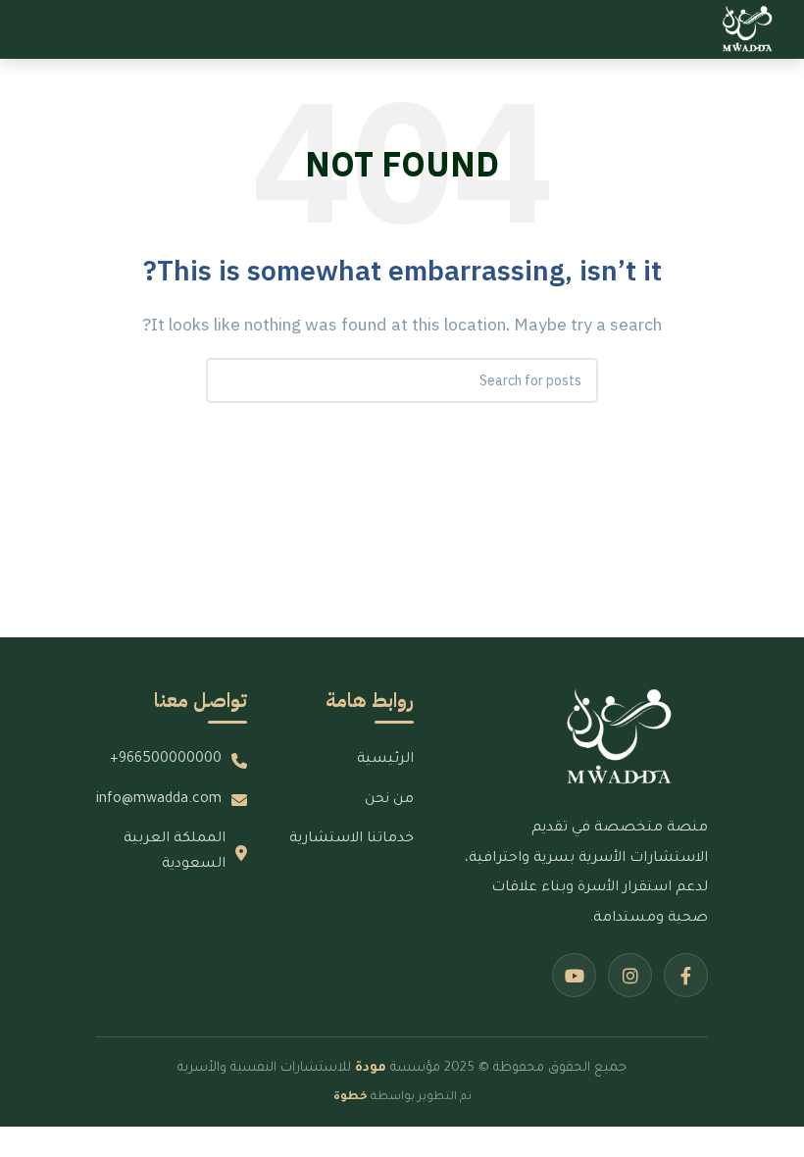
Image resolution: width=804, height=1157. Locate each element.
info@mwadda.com (159, 800)
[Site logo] (747, 28)
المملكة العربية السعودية (175, 852)
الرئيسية (385, 760)
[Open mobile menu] (22, 29)
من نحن (389, 800)
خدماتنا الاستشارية (351, 839)
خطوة (350, 1097)
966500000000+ (166, 760)
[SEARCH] (228, 380)
